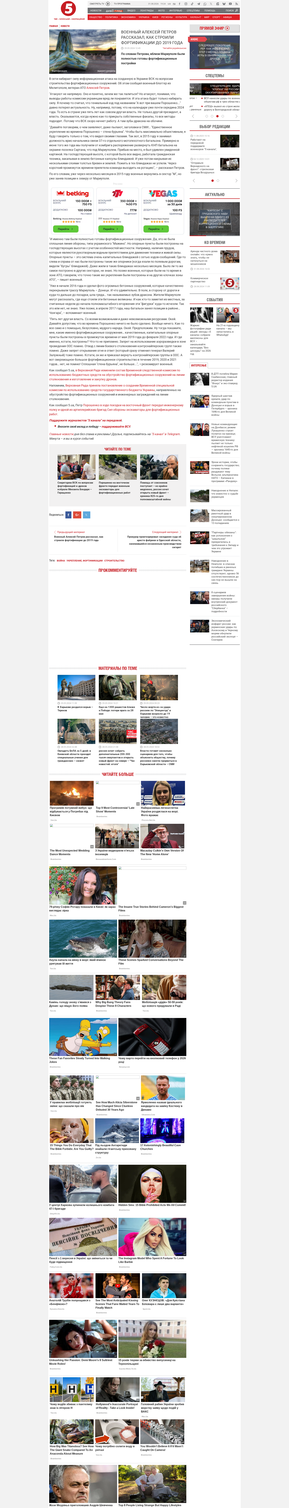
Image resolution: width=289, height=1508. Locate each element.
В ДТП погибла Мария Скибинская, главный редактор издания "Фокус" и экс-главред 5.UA (224, 380)
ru (174, 3)
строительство (114, 560)
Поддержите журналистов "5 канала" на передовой (85, 420)
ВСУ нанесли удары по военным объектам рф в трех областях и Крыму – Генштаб (215, 102)
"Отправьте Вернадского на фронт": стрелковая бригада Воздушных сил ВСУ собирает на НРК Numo (202, 170)
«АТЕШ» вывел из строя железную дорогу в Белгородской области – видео (213, 110)
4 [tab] (223, 116)
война (61, 560)
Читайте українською (174, 47)
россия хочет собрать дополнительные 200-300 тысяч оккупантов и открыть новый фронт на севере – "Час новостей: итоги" (117, 757)
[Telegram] (198, 4)
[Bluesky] (224, 4)
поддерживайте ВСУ (116, 426)
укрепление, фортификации (85, 560)
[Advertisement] (117, 209)
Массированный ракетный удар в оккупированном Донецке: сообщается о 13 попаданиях (225, 517)
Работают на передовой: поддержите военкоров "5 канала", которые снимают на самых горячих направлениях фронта (203, 149)
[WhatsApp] (205, 4)
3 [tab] (217, 116)
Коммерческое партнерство (199, 280)
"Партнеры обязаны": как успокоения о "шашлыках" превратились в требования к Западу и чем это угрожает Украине (224, 542)
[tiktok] (192, 4)
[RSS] (236, 4)
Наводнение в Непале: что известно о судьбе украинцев (224, 493)
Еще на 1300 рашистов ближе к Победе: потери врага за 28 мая (117, 710)
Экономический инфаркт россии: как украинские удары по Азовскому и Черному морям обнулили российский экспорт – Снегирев (224, 630)
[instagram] (186, 4)
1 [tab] (207, 116)
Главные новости (61, 434)
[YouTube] (230, 4)
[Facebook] (179, 4)
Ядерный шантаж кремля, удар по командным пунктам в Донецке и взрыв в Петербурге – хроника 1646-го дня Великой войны (224, 405)
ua (169, 3)
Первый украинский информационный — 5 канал (68, 11)
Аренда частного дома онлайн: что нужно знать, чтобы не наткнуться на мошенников (203, 257)
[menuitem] (96, 10)
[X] (211, 4)
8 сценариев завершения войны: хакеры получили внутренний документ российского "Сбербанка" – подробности (224, 602)
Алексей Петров (97, 87)
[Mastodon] (217, 4)
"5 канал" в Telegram (165, 434)
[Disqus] (117, 622)
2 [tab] (212, 116)
